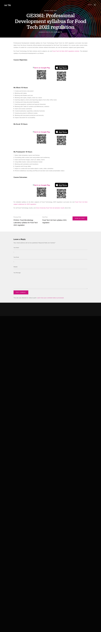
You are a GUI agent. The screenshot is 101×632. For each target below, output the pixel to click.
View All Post (80, 218)
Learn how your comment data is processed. (50, 298)
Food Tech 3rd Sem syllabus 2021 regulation (54, 220)
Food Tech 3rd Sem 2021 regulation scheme (65, 51)
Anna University (27, 45)
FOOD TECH (53, 10)
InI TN (7, 5)
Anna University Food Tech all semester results (50, 208)
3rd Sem (46, 10)
